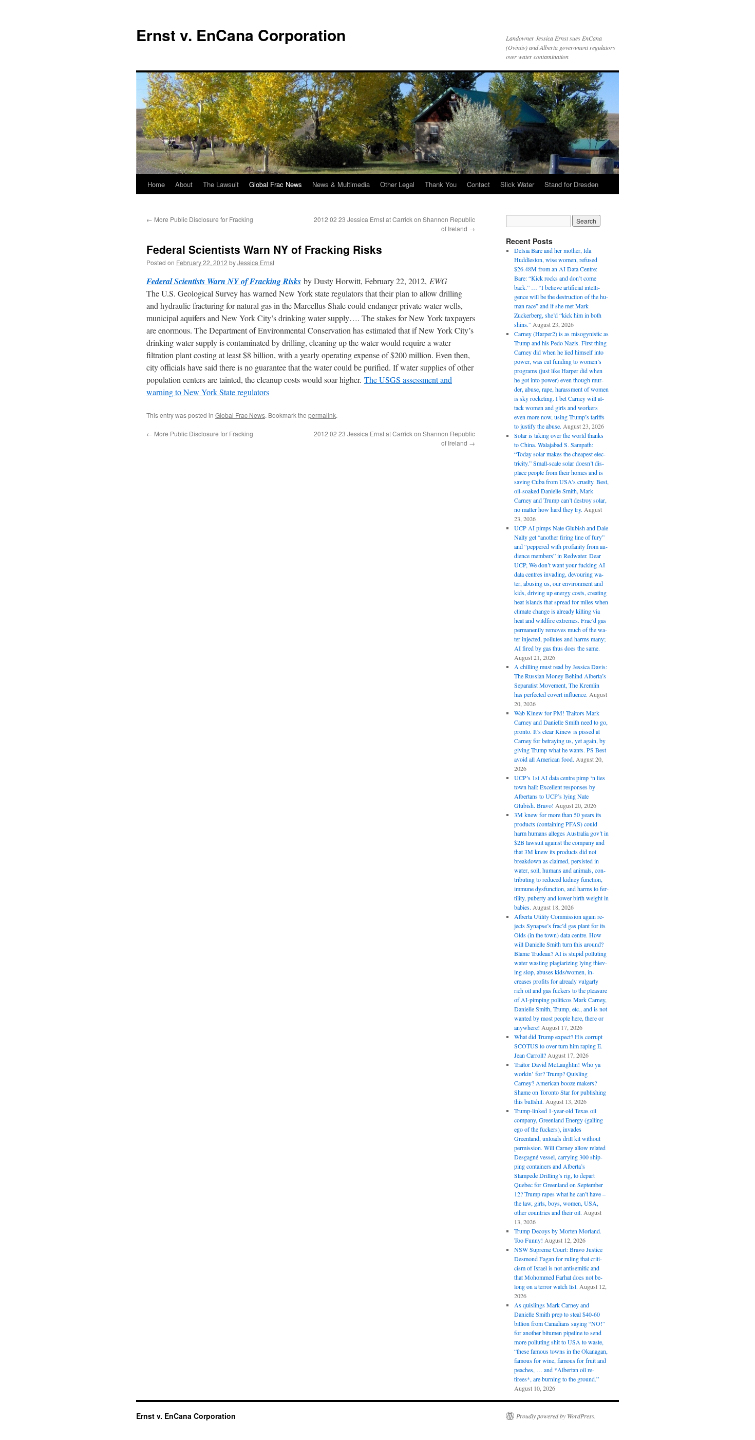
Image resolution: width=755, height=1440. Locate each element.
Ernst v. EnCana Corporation (241, 35)
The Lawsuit (221, 184)
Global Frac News (275, 184)
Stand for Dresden (571, 184)
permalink (322, 415)
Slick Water (517, 184)
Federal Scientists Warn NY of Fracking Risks (223, 281)
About (184, 184)
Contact (478, 184)
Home (156, 184)
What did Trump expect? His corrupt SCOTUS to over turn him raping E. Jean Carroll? (558, 1045)
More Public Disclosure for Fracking (199, 219)
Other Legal (397, 184)
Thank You (441, 184)
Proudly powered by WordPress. (556, 1416)
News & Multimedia (341, 184)
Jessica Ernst (255, 262)
